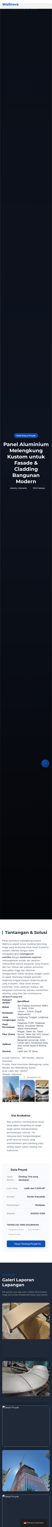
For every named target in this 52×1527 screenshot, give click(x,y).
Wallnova (10, 4)
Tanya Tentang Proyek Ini (27, 1243)
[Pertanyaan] (45, 763)
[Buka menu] (48, 4)
